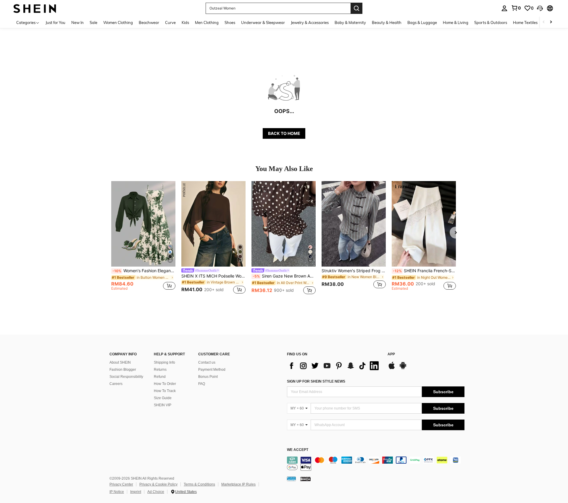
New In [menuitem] (77, 22)
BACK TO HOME (284, 133)
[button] (539, 8)
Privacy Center (121, 484)
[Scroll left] (544, 22)
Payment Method (211, 369)
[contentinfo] (375, 464)
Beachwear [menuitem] (149, 22)
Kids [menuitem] (185, 22)
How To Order (165, 384)
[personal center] (504, 8)
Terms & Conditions (199, 484)
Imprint (135, 492)
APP (391, 354)
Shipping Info (164, 362)
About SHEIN (120, 362)
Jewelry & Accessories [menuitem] (310, 22)
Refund (160, 377)
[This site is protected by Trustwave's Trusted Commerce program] (291, 479)
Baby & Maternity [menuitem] (350, 22)
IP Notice (116, 492)
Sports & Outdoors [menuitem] (490, 22)
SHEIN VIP (162, 405)
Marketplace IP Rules (238, 484)
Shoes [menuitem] (230, 22)
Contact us (206, 362)
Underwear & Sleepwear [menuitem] (263, 22)
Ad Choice (155, 492)
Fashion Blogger (122, 369)
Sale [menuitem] (93, 22)
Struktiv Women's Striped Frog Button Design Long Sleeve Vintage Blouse (354, 270)
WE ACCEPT (297, 450)
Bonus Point (208, 377)
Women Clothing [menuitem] (118, 22)
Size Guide (163, 398)
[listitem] (143, 238)
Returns (160, 369)
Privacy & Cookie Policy (158, 484)
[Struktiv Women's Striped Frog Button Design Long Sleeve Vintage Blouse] (354, 224)
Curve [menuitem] (170, 22)
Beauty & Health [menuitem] (386, 22)
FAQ (201, 384)
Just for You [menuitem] (55, 22)
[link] (516, 8)
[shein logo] (34, 8)
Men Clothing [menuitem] (207, 22)
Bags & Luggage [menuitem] (422, 22)
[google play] (403, 368)
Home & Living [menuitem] (455, 22)
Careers (115, 384)
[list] (334, 365)
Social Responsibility (126, 377)
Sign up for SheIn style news (316, 381)
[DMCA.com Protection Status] (305, 479)
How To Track (165, 391)
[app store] (392, 368)
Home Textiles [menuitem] (525, 22)
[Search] (356, 8)
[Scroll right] (551, 22)
